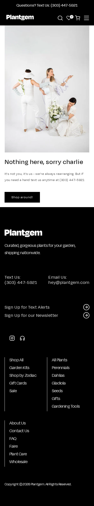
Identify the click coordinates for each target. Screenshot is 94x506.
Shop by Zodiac (22, 375)
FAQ (12, 438)
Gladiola (59, 383)
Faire (13, 446)
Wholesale (18, 461)
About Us (17, 423)
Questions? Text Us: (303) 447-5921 (47, 5)
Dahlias (58, 375)
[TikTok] (22, 339)
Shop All (16, 359)
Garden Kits (19, 367)
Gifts (56, 398)
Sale (13, 390)
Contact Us (19, 430)
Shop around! (22, 197)
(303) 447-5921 (21, 282)
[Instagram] (12, 339)
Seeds (57, 390)
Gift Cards (17, 383)
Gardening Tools (66, 406)
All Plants (59, 359)
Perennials (60, 367)
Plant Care (18, 453)
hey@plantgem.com (68, 282)
